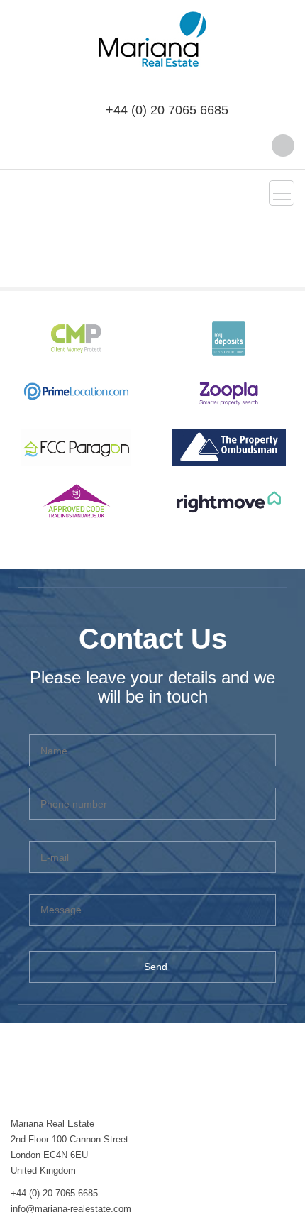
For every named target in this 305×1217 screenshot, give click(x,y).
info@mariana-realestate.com (71, 1209)
